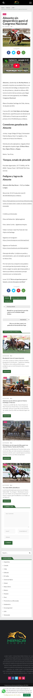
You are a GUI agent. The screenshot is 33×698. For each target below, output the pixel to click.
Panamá (6, 593)
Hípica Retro (7, 586)
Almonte (7, 298)
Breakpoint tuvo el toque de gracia (13, 358)
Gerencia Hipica (8, 579)
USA (5, 611)
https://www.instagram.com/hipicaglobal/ (16, 240)
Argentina (7, 562)
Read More (7, 371)
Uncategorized (8, 608)
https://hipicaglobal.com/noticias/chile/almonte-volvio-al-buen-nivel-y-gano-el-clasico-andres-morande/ (18, 203)
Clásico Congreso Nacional (18, 298)
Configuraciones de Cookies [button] (12, 695)
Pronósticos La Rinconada (11, 601)
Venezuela (7, 615)
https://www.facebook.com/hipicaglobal (15, 248)
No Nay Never (8, 301)
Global (6, 583)
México (6, 590)
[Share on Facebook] (8, 52)
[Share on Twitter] (13, 52)
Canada (6, 565)
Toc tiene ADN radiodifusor (11, 487)
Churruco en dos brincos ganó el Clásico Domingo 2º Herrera (15, 401)
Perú (5, 597)
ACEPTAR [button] (27, 695)
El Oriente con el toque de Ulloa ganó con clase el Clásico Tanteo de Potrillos (15, 446)
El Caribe (6, 576)
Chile (4, 14)
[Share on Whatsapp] (23, 52)
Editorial (6, 572)
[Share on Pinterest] (18, 52)
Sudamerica (7, 604)
